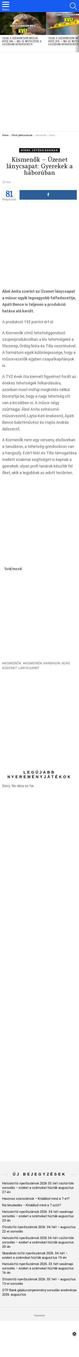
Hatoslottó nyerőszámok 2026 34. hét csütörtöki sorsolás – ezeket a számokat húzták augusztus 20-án (38, 1242)
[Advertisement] (39, 91)
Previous (2, 32)
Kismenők (12, 663)
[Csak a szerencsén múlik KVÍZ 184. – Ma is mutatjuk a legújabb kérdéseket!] (23, 23)
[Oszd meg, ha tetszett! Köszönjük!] (48, 195)
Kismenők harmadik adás (47, 663)
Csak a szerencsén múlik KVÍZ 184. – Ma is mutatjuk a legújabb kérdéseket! (21, 41)
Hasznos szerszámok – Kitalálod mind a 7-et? (36, 1199)
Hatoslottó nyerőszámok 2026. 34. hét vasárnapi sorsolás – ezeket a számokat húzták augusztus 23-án (38, 1216)
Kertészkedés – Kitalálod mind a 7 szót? (31, 1205)
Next (77, 32)
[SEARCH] (73, 6)
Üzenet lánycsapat (22, 668)
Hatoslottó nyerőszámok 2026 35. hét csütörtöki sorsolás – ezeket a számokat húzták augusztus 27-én (38, 1187)
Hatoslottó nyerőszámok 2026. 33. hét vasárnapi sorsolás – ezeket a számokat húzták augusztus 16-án (38, 1268)
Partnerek (39, 1315)
